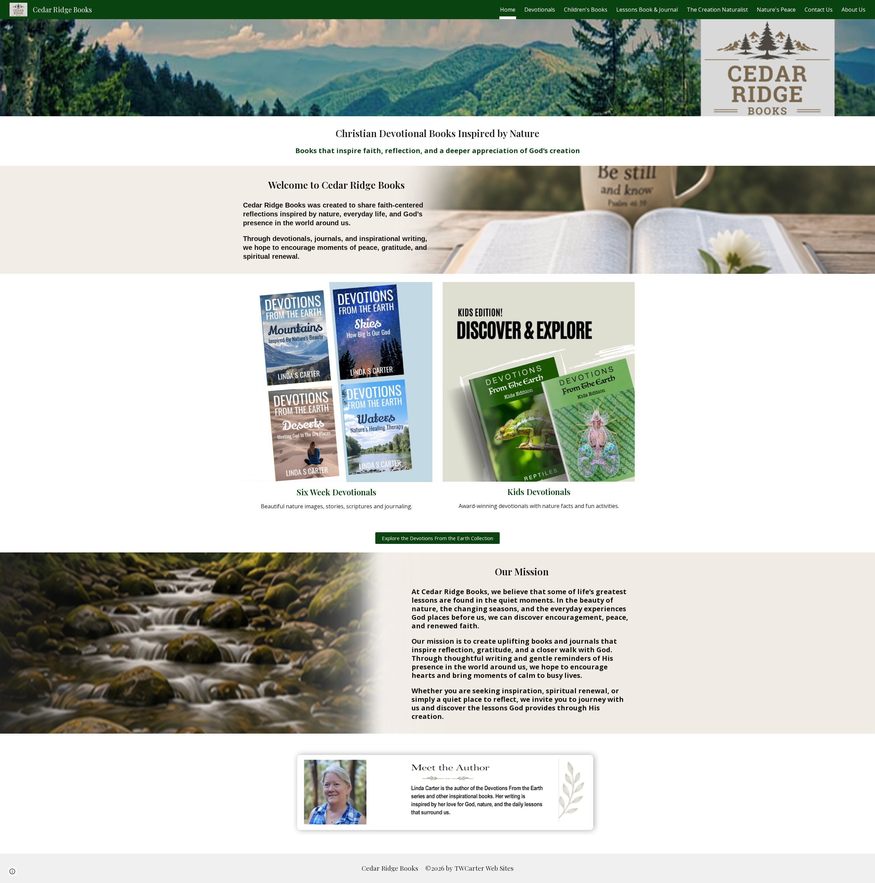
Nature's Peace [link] (776, 9)
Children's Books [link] (585, 9)
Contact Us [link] (819, 9)
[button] (12, 871)
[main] (437, 141)
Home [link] (507, 9)
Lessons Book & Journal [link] (647, 9)
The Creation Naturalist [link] (717, 9)
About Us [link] (853, 9)
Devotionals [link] (539, 9)
